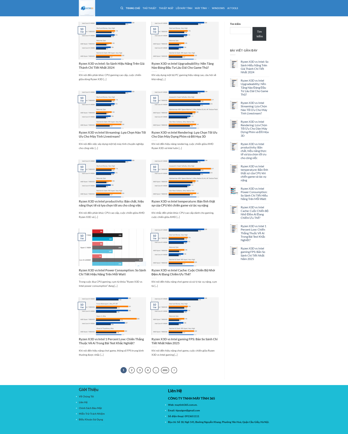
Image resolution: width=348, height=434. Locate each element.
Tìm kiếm (235, 23)
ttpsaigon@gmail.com (188, 410)
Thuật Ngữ (166, 8)
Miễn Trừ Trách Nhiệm (92, 413)
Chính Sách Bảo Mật (90, 408)
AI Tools (232, 8)
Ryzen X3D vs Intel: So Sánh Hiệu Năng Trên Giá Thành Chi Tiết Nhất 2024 (111, 65)
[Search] (122, 8)
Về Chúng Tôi (86, 396)
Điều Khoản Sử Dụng (91, 419)
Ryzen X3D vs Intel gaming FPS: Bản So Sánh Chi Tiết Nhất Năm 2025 (185, 341)
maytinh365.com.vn (186, 404)
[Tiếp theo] (174, 370)
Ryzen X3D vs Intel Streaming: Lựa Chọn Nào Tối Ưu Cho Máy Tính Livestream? (112, 134)
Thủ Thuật (149, 8)
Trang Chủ (133, 8)
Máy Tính (201, 8)
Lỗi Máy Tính (184, 8)
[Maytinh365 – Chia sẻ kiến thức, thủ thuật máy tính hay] (97, 8)
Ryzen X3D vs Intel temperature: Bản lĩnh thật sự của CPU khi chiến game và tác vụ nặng (183, 203)
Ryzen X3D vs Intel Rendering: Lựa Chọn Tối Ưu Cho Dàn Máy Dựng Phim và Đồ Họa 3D (184, 134)
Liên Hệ (83, 402)
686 (165, 370)
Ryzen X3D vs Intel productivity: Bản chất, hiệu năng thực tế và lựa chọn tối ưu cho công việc (111, 203)
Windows (218, 8)
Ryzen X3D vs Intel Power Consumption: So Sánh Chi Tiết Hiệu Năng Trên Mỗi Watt (112, 272)
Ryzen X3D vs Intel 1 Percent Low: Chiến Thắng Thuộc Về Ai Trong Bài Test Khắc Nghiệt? (111, 341)
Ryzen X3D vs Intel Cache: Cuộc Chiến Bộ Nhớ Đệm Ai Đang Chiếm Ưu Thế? (183, 272)
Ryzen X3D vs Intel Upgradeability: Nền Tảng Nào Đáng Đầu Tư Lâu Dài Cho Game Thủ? (183, 65)
